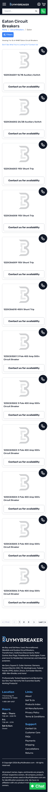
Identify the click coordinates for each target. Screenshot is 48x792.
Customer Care (32, 732)
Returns (29, 753)
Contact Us (30, 728)
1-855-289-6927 (8, 702)
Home (4, 30)
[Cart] (44, 4)
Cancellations (32, 749)
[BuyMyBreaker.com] (19, 4)
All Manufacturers (34, 708)
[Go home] (22, 639)
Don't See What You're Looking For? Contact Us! (20, 45)
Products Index (33, 704)
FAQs (27, 736)
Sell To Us (30, 700)
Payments (30, 740)
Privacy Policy (32, 712)
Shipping (29, 745)
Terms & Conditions (35, 716)
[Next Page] (34, 622)
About (28, 696)
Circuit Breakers (17, 30)
